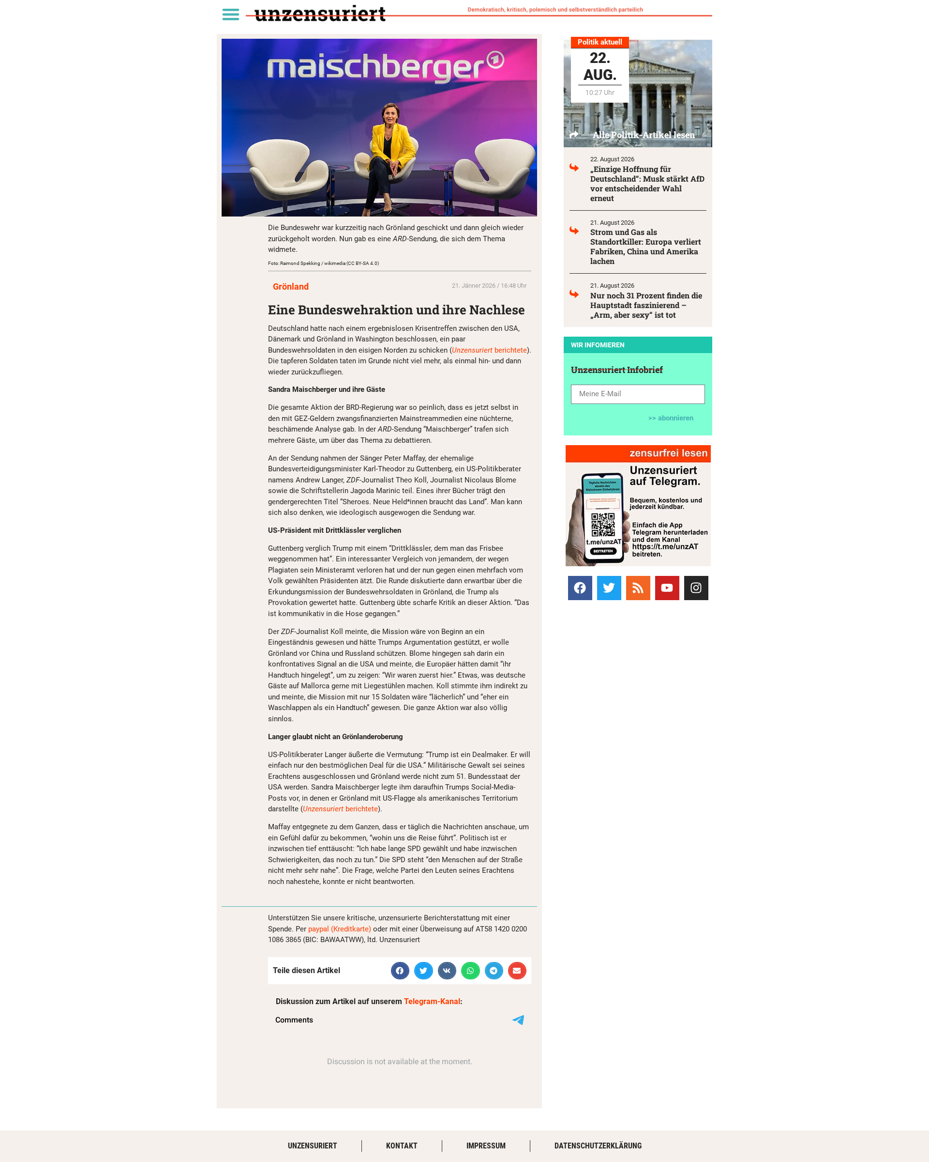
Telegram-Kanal (432, 1001)
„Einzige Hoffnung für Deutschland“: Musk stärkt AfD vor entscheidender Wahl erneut (647, 183)
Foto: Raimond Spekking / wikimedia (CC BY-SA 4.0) (323, 263)
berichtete (489, 350)
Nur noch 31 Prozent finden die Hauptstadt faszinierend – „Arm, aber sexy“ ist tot (646, 305)
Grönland (291, 286)
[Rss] (638, 588)
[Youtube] (667, 588)
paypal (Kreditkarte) (339, 929)
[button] (230, 14)
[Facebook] (580, 588)
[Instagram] (696, 588)
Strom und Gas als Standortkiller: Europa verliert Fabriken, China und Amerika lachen (645, 246)
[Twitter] (609, 588)
